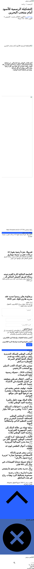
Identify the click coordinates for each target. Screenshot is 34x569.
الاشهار (32, 566)
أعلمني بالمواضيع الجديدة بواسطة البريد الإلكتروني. (17, 341)
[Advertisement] (17, 32)
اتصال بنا (31, 564)
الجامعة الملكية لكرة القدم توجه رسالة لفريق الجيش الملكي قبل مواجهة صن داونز (18, 276)
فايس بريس (28, 482)
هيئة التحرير (28, 17)
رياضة (23, 4)
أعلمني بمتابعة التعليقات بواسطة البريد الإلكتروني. (17, 337)
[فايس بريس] (17, 559)
